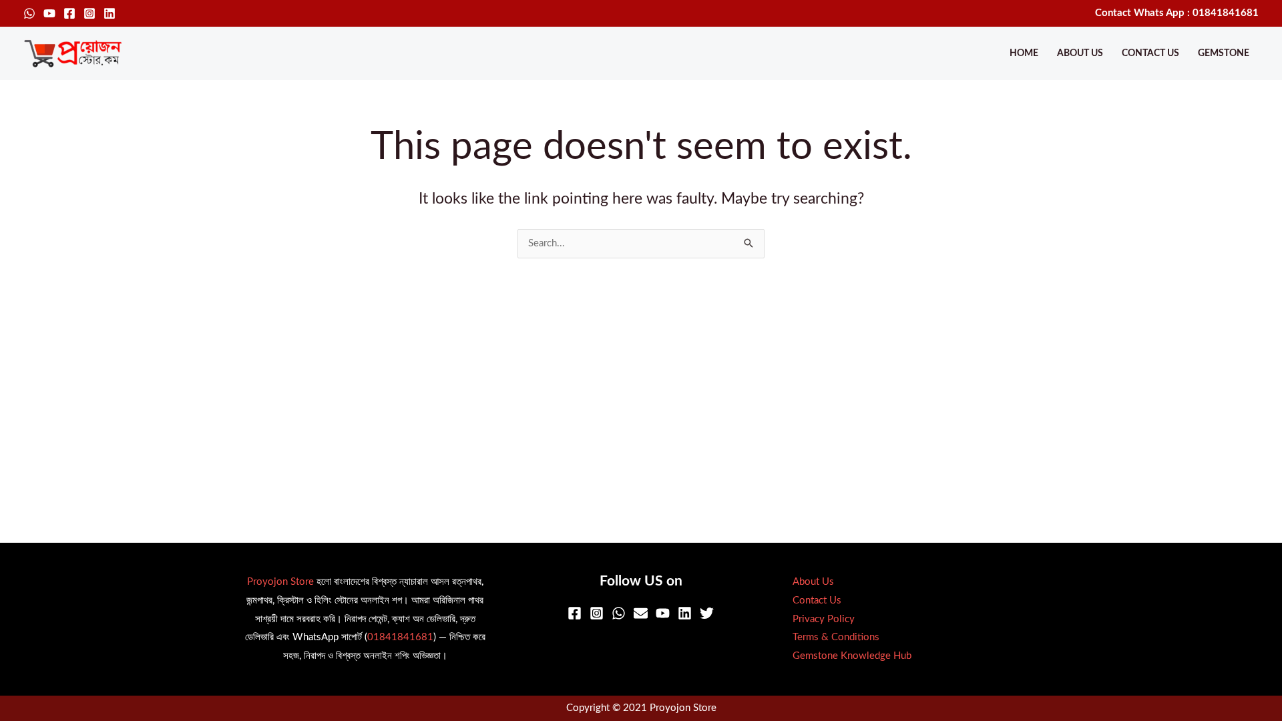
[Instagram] (89, 13)
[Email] (641, 613)
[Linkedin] (109, 13)
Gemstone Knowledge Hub (852, 656)
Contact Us (1150, 53)
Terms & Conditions (836, 637)
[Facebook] (69, 13)
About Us (1080, 53)
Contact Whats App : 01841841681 (1177, 13)
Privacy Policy (824, 619)
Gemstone (1223, 53)
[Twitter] (707, 613)
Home (1024, 53)
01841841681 (400, 637)
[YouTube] (49, 13)
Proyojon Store (280, 582)
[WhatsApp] (29, 13)
